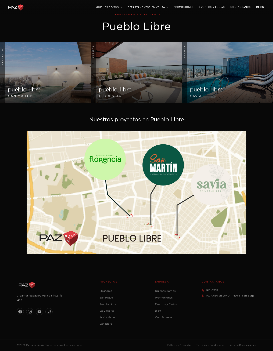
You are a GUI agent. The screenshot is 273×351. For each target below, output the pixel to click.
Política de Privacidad (179, 345)
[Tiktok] (49, 311)
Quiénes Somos (107, 7)
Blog (260, 7)
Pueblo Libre (108, 304)
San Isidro (106, 324)
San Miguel (107, 297)
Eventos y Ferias (212, 7)
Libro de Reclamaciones (242, 345)
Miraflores (106, 291)
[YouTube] (39, 311)
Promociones (183, 7)
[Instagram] (29, 311)
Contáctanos (240, 7)
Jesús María (107, 317)
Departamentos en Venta (146, 7)
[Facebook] (20, 311)
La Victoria (107, 311)
